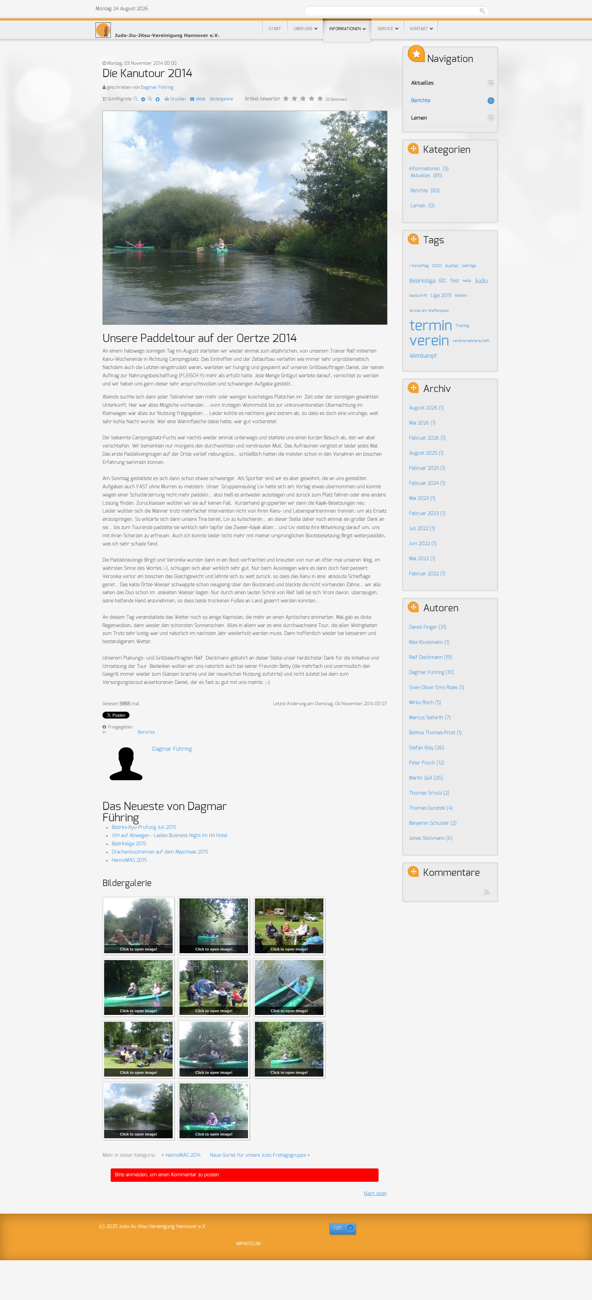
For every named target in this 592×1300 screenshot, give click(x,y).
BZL (443, 281)
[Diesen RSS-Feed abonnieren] (487, 892)
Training (462, 326)
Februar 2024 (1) (427, 483)
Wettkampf (423, 356)
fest (455, 281)
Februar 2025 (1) (427, 468)
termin (430, 326)
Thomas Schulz (429, 793)
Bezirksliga (422, 281)
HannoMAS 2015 (129, 860)
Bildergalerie (221, 99)
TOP (337, 1228)
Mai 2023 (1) (422, 498)
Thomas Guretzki (431, 808)
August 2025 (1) (426, 453)
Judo (481, 281)
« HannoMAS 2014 (180, 1155)
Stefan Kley (426, 748)
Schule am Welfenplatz (429, 310)
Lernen (419, 118)
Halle (467, 281)
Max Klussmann (429, 642)
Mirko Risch (425, 702)
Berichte (146, 732)
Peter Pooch (426, 763)
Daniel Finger (427, 627)
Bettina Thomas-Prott (435, 733)
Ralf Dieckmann (430, 657)
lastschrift (418, 295)
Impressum (248, 1244)
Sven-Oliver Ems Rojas (436, 687)
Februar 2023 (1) (427, 513)
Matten (461, 295)
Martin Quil (426, 778)
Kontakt (419, 29)
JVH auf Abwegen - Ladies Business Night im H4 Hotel (169, 835)
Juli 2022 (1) (422, 528)
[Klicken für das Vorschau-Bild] (244, 218)
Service (385, 29)
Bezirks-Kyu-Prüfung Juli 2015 (144, 827)
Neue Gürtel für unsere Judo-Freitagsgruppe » (260, 1155)
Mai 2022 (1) (422, 558)
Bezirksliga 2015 (129, 844)
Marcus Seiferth (430, 717)
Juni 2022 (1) (422, 543)
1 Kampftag (419, 266)
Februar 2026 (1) (427, 438)
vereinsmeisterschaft (471, 341)
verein (429, 341)
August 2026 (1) (426, 408)
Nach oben (375, 1193)
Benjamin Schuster (433, 823)
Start (275, 29)
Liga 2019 (441, 295)
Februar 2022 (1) (427, 574)
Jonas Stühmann (431, 838)
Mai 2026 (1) (422, 423)
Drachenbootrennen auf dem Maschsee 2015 (160, 852)
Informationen (345, 29)
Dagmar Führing (157, 87)
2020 (437, 266)
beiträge (469, 266)
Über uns (303, 29)
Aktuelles (422, 83)
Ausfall (452, 266)
